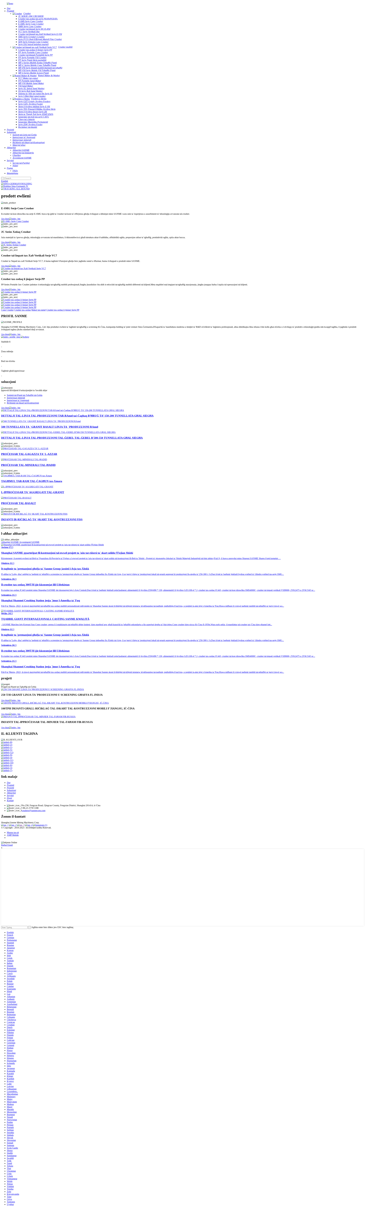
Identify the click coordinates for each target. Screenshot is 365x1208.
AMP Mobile (13, 835)
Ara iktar (5, 219)
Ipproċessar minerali (16, 398)
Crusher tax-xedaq (22, 310)
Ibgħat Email (7, 845)
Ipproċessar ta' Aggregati (18, 400)
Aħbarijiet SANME (10, 542)
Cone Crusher (7, 310)
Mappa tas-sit (13, 832)
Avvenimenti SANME (29, 542)
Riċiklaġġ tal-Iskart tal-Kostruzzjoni (23, 403)
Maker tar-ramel (38, 310)
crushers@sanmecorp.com (33, 810)
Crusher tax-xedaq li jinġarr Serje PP (62, 310)
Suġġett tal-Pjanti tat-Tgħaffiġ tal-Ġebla (24, 395)
